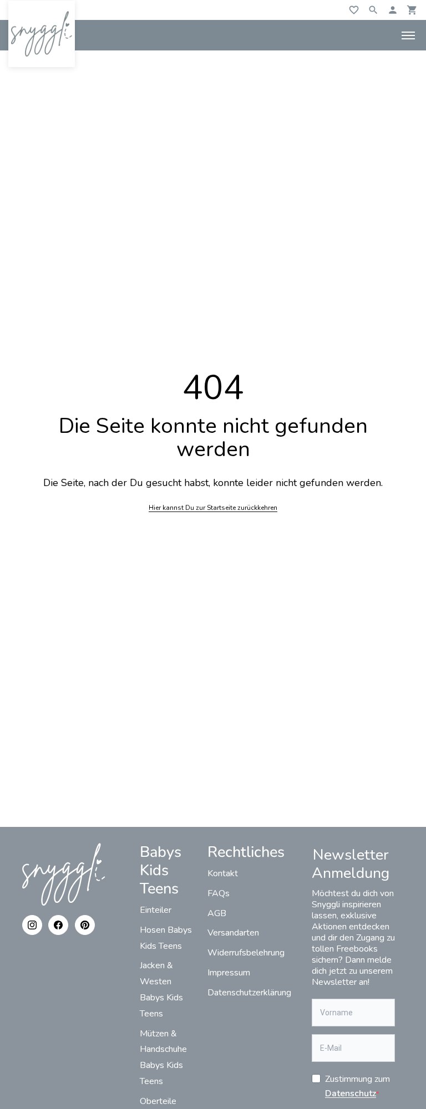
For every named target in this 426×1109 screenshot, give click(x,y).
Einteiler (155, 910)
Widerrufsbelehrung (246, 953)
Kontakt (222, 873)
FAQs (218, 893)
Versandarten (233, 933)
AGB (216, 913)
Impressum (228, 973)
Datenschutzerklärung (249, 993)
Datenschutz (350, 1093)
